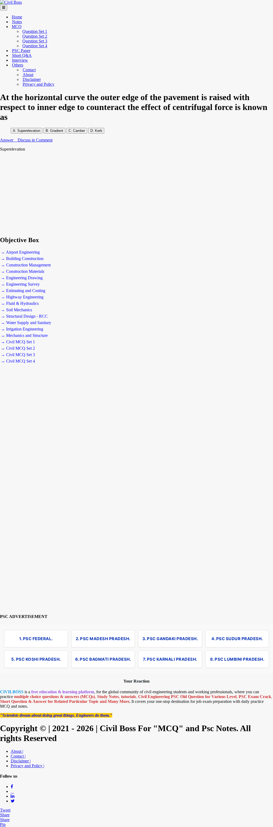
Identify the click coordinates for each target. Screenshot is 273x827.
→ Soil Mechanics (16, 310)
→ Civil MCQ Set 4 (18, 361)
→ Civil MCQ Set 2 (18, 348)
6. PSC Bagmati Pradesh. (103, 659)
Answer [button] (7, 140)
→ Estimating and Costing (23, 290)
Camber (78, 131)
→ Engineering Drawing (22, 277)
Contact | (18, 756)
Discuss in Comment (35, 140)
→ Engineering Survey (20, 284)
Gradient (56, 131)
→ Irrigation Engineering (22, 329)
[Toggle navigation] (3, 7)
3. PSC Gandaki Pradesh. (170, 638)
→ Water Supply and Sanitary (26, 322)
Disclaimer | (21, 761)
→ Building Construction (22, 258)
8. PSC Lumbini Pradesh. (237, 659)
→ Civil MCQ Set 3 (18, 354)
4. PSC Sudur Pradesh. (237, 638)
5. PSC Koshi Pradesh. (36, 659)
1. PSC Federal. (36, 638)
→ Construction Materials (22, 271)
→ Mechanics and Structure (24, 335)
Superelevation (28, 131)
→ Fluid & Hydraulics (20, 303)
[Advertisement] (136, 193)
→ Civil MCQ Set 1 (18, 342)
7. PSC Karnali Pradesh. (170, 659)
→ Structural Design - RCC (24, 316)
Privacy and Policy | (27, 765)
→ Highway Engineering (22, 297)
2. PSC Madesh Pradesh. (103, 638)
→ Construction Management (26, 265)
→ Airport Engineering (20, 252)
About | (17, 751)
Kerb (98, 131)
